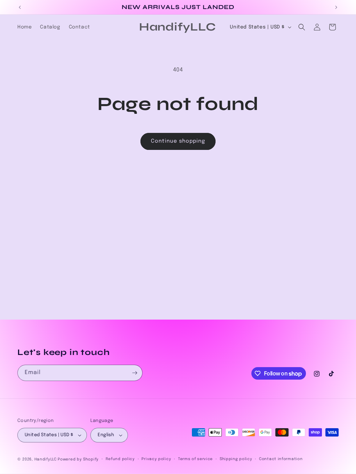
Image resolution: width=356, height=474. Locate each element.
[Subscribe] (134, 373)
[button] (301, 27)
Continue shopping (178, 141)
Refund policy (120, 459)
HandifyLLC (45, 459)
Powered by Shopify (78, 459)
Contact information (280, 459)
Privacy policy (156, 459)
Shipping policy (236, 459)
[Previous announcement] (19, 7)
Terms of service (195, 459)
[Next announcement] (336, 7)
